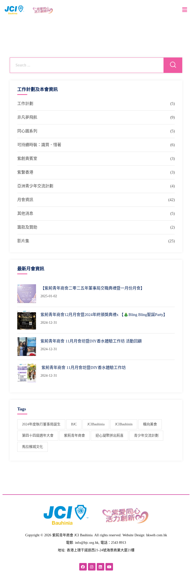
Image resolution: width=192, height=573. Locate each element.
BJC (74, 424)
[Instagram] (92, 567)
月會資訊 (25, 200)
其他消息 (25, 213)
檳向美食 (150, 424)
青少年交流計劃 (146, 435)
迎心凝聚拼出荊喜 (110, 435)
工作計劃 (25, 103)
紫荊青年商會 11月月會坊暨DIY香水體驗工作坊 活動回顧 (91, 341)
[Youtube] (109, 567)
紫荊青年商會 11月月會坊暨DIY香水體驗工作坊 (83, 367)
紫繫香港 (25, 172)
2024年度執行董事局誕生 (41, 424)
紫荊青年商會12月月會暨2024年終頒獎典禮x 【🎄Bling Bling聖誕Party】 (103, 314)
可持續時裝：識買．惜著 (39, 145)
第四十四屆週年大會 (38, 435)
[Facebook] (83, 567)
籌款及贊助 (27, 227)
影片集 (23, 241)
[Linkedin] (100, 567)
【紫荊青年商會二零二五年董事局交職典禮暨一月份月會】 (92, 288)
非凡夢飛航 (27, 117)
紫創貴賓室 (27, 158)
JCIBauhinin (123, 424)
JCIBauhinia (95, 424)
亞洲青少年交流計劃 (35, 186)
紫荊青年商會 (74, 435)
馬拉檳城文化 (32, 447)
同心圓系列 (27, 131)
